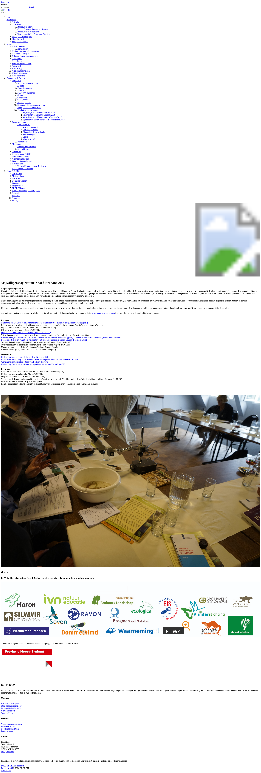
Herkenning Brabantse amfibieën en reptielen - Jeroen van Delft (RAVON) (33, 364)
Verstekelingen (29, 134)
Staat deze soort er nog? (11, 706)
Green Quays (23, 149)
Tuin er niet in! (23, 124)
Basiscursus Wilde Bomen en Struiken (33, 34)
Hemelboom (22, 49)
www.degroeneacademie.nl (103, 313)
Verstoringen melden (21, 71)
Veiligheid (16, 66)
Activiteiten (11, 19)
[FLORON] (6, 10)
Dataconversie (7, 731)
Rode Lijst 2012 (24, 102)
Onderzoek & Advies (16, 78)
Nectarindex (17, 58)
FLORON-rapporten (26, 93)
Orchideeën (22, 98)
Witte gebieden (18, 76)
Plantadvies (22, 142)
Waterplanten (17, 164)
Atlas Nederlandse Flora (27, 83)
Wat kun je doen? (30, 129)
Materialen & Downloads (34, 132)
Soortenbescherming (20, 156)
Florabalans (22, 90)
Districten (16, 178)
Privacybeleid (7, 768)
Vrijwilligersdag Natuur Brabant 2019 (39, 112)
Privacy (15, 200)
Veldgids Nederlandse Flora (29, 107)
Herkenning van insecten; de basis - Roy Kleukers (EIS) (25, 357)
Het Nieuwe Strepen (20, 54)
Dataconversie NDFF (21, 154)
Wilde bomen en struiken (22, 168)
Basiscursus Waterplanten (28, 32)
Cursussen (16, 24)
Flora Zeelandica (24, 88)
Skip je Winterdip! (20, 41)
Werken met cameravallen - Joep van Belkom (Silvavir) (25, 362)
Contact (15, 193)
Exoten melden (18, 46)
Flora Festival (18, 39)
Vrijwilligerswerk (19, 73)
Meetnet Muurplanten (26, 146)
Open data (16, 151)
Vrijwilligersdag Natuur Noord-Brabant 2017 (42, 117)
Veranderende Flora (20, 159)
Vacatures (16, 183)
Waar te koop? (29, 139)
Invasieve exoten (19, 122)
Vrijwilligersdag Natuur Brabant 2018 (39, 115)
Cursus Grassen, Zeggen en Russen (32, 29)
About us (16, 198)
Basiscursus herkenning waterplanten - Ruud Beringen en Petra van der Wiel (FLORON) (39, 359)
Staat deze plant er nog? (22, 63)
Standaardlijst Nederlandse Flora (31, 105)
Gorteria (20, 95)
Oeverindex (17, 61)
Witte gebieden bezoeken (12, 708)
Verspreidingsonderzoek (22, 161)
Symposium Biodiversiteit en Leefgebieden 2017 (44, 120)
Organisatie (17, 173)
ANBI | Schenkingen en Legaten (26, 190)
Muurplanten (17, 144)
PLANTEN (22, 100)
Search (31, 7)
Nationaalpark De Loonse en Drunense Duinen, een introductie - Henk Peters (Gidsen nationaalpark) (44, 323)
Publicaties (16, 80)
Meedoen (11, 44)
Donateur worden (19, 181)
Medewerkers (18, 176)
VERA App (17, 68)
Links (25, 137)
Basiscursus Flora (24, 27)
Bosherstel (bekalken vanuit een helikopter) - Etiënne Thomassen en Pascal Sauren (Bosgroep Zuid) (44, 340)
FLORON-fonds (19, 188)
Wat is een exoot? (30, 127)
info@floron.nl (7, 751)
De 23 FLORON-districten (12, 766)
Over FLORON (13, 171)
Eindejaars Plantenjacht (22, 36)
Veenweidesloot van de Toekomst (31, 166)
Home (9, 17)
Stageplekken (18, 186)
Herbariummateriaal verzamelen (25, 51)
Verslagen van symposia (27, 110)
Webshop (16, 195)
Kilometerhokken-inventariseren (26, 56)
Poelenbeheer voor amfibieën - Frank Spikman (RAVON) (26, 332)
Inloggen (5, 2)
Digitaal (20, 85)
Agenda (15, 22)
